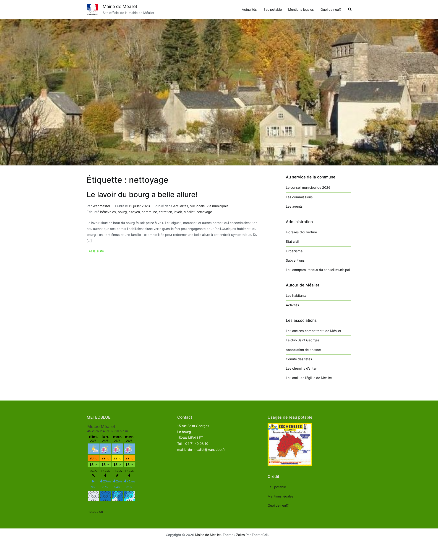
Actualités (249, 9)
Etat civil (292, 241)
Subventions (295, 260)
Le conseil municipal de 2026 (308, 187)
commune (149, 212)
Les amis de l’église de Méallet (309, 378)
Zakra (240, 535)
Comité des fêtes (299, 359)
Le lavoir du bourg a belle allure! (142, 194)
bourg (122, 212)
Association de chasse (303, 350)
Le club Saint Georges (302, 340)
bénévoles (108, 212)
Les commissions (299, 197)
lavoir (178, 212)
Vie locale (197, 206)
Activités (292, 305)
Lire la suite (95, 251)
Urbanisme (294, 251)
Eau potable (272, 9)
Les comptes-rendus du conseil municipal (318, 270)
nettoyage (204, 212)
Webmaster (101, 206)
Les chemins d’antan (301, 368)
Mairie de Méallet (120, 6)
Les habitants (296, 295)
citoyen (134, 212)
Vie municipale (217, 206)
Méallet (189, 212)
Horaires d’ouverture (301, 232)
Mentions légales (301, 9)
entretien (165, 212)
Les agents (294, 206)
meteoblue (95, 511)
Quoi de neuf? (331, 9)
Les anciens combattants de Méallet (313, 331)
